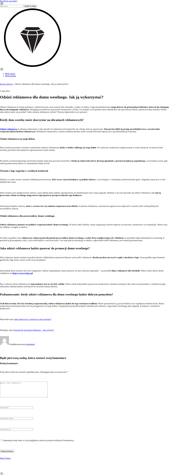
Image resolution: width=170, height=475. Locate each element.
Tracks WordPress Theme (11, 466)
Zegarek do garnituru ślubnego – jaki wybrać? (33, 330)
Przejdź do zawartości (8, 1)
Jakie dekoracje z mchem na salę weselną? (32, 319)
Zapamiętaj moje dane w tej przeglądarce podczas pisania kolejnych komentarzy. (38, 440)
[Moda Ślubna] (33, 67)
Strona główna (6, 84)
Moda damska (10, 76)
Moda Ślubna (5, 458)
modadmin (30, 344)
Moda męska (10, 74)
